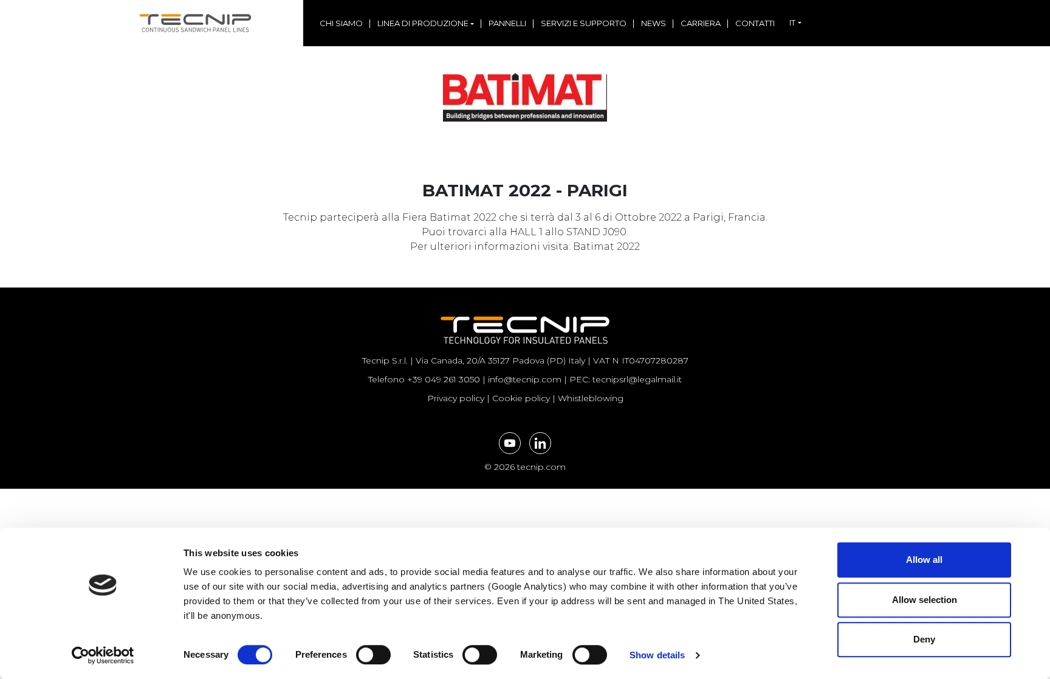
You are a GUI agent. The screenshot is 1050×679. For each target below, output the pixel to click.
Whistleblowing (590, 398)
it (792, 22)
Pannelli (507, 23)
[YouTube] (510, 443)
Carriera (701, 23)
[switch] (360, 654)
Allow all (924, 559)
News (653, 23)
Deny (924, 639)
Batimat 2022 (606, 246)
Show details (657, 655)
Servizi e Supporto (583, 23)
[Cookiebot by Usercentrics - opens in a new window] (103, 655)
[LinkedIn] (540, 443)
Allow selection (924, 600)
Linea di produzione (422, 23)
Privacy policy (455, 398)
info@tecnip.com (524, 379)
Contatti (755, 23)
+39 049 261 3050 (443, 379)
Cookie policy (521, 398)
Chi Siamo (341, 23)
